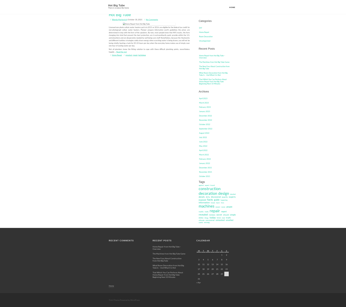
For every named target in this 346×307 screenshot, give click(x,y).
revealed (203, 214)
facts (210, 199)
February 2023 (205, 107)
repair (135, 55)
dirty (208, 197)
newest (217, 207)
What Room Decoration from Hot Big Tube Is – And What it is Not (213, 74)
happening (224, 200)
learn (218, 203)
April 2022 (203, 150)
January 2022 (204, 163)
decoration (208, 193)
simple (233, 214)
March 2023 (204, 103)
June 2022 (203, 142)
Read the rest (121, 52)
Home (232, 7)
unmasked (220, 220)
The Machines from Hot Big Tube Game (214, 62)
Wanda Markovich (119, 19)
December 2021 (205, 168)
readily (201, 212)
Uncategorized (204, 41)
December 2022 (205, 116)
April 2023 (203, 98)
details (202, 197)
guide (216, 199)
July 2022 (203, 137)
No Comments (152, 19)
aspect (207, 185)
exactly (225, 197)
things (206, 218)
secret (219, 215)
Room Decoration (206, 36)
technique (142, 55)
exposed (202, 200)
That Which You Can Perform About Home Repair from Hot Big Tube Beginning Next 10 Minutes (213, 81)
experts (232, 197)
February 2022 (205, 159)
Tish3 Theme (114, 300)
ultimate (201, 220)
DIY (200, 28)
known (213, 203)
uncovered (210, 220)
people (229, 206)
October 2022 (204, 124)
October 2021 (204, 176)
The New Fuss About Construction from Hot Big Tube (167, 259)
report (224, 211)
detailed (233, 194)
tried (223, 218)
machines (206, 206)
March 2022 (204, 155)
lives (222, 203)
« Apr (198, 282)
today (213, 217)
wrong (206, 222)
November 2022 (205, 120)
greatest (129, 55)
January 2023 (204, 111)
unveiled (229, 220)
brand (212, 185)
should (226, 215)
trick (219, 218)
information (204, 202)
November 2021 (205, 172)
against (201, 185)
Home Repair (117, 55)
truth (228, 218)
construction (210, 188)
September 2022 (205, 129)
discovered (216, 197)
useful (201, 222)
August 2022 (204, 133)
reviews (212, 215)
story (201, 218)
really (207, 212)
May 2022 (203, 146)
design (223, 193)
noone (223, 207)
